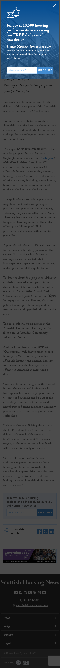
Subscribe (45, 70)
